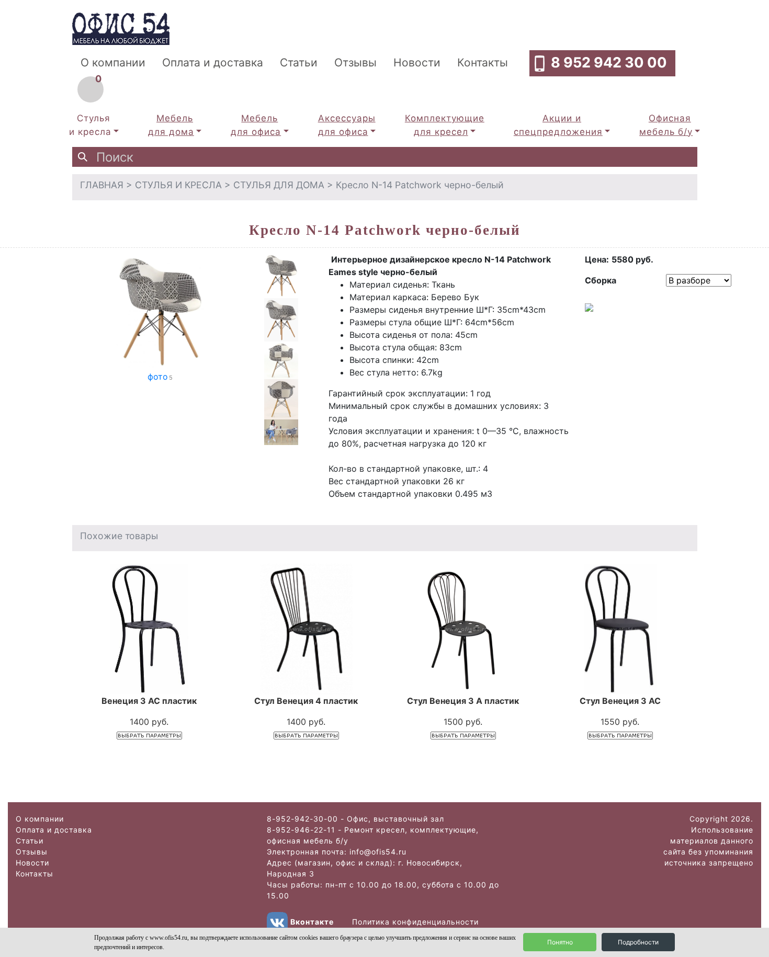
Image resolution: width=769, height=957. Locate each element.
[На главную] (120, 27)
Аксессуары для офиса (347, 125)
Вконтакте (312, 921)
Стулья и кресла (90, 125)
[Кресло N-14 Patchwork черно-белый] (160, 310)
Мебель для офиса (256, 125)
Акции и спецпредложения (558, 125)
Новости (416, 62)
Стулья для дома (278, 184)
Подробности (638, 942)
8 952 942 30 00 (609, 62)
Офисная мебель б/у (666, 125)
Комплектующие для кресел (444, 125)
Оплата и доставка (212, 62)
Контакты (482, 62)
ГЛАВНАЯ (101, 184)
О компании (113, 62)
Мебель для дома (171, 125)
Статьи (299, 62)
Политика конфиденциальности (415, 921)
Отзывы (355, 62)
